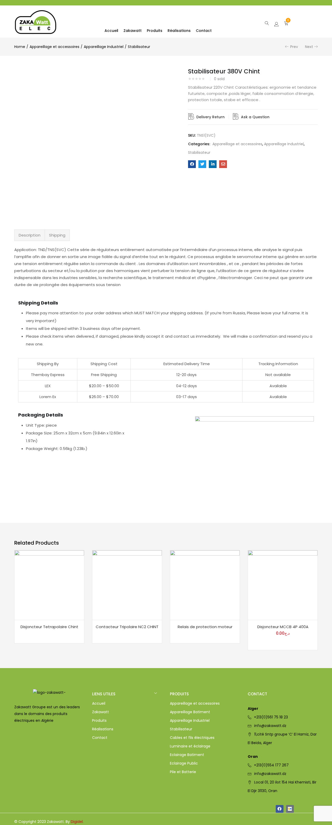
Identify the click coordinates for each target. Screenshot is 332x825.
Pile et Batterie (183, 771)
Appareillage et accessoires (54, 46)
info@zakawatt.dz (270, 725)
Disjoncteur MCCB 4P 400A (282, 626)
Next (309, 46)
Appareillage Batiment (190, 712)
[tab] (29, 235)
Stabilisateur (139, 46)
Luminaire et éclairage (190, 746)
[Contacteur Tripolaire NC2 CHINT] (127, 584)
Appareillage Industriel (103, 46)
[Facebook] (279, 809)
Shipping (57, 235)
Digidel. (77, 821)
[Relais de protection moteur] (205, 584)
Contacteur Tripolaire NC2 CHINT (127, 626)
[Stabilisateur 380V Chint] (192, 164)
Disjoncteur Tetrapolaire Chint (49, 626)
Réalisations (179, 30)
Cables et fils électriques (192, 737)
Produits (154, 30)
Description (29, 235)
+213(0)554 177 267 (271, 765)
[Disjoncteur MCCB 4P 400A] (282, 584)
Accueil (111, 30)
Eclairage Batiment (187, 754)
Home (19, 46)
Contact (204, 30)
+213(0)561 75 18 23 (271, 717)
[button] (286, 23)
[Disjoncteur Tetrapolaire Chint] (49, 584)
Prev (294, 46)
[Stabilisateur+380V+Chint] (202, 164)
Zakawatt (132, 30)
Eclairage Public (184, 763)
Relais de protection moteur (205, 626)
